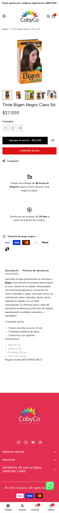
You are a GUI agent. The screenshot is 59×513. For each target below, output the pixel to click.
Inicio (5, 29)
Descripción (12, 270)
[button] (53, 140)
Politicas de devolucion (36, 270)
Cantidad (7, 121)
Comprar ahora (29, 150)
